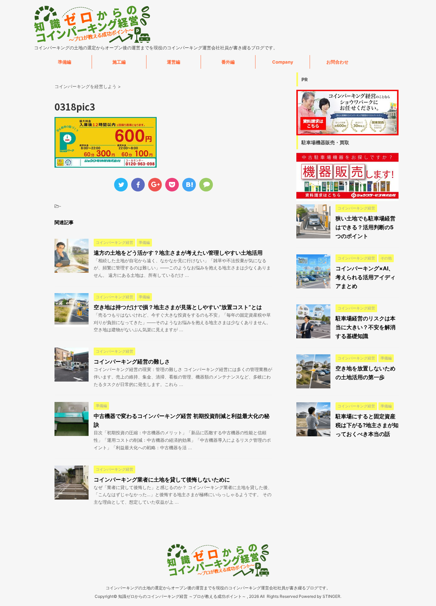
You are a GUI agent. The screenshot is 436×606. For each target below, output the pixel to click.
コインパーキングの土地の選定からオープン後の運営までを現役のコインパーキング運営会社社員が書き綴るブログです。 (218, 587)
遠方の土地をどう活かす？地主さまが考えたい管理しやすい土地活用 (178, 252)
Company (282, 62)
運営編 (173, 62)
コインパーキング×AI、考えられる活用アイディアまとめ (365, 277)
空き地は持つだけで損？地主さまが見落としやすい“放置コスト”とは (178, 307)
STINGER (331, 596)
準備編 (64, 62)
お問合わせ (337, 62)
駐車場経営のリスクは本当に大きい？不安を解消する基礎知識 (365, 327)
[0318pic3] (189, 184)
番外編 (228, 62)
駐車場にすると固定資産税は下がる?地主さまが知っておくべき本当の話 (367, 425)
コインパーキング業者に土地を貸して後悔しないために (162, 479)
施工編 (119, 62)
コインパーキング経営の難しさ (132, 361)
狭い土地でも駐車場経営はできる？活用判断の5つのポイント (365, 227)
